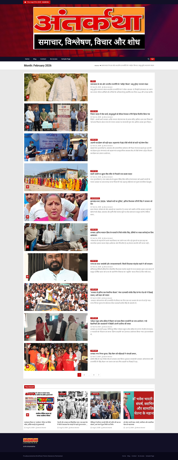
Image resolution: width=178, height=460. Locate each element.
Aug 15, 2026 (30, 428)
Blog (34, 59)
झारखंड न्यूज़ (94, 111)
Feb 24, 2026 (97, 117)
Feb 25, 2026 (96, 87)
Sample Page (65, 59)
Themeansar (59, 456)
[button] (148, 59)
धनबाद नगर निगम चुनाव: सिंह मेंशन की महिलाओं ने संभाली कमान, (113, 354)
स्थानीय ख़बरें (94, 289)
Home (27, 59)
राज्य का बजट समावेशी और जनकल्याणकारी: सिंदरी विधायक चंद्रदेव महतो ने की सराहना (121, 264)
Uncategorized (95, 198)
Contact (43, 59)
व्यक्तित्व (93, 81)
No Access (53, 59)
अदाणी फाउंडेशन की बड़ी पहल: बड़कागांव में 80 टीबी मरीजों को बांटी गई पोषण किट (119, 143)
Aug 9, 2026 (96, 428)
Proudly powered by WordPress (33, 456)
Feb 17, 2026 (96, 357)
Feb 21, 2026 (96, 298)
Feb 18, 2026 (96, 327)
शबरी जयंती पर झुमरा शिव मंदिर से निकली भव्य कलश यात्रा (111, 174)
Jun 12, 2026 (130, 428)
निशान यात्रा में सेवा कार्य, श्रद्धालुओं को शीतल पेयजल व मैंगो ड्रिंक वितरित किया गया (120, 114)
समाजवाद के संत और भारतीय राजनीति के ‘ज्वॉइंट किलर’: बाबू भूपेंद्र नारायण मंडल (119, 84)
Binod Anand (107, 87)
